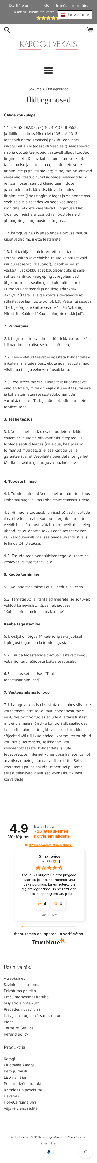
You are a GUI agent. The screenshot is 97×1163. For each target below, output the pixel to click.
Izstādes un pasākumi (23, 1089)
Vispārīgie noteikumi (22, 1003)
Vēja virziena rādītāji (22, 1108)
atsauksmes (51, 834)
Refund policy (16, 1034)
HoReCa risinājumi (20, 1102)
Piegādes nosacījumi (22, 1009)
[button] (26, 845)
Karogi (9, 1058)
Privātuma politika (20, 990)
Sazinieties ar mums (21, 984)
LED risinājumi (16, 1077)
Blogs (8, 1021)
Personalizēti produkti (23, 1083)
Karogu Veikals (53, 1137)
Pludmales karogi (19, 1065)
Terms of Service (18, 1028)
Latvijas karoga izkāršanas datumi (34, 1015)
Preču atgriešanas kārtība (26, 997)
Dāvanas (11, 1096)
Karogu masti (15, 1071)
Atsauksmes (14, 978)
